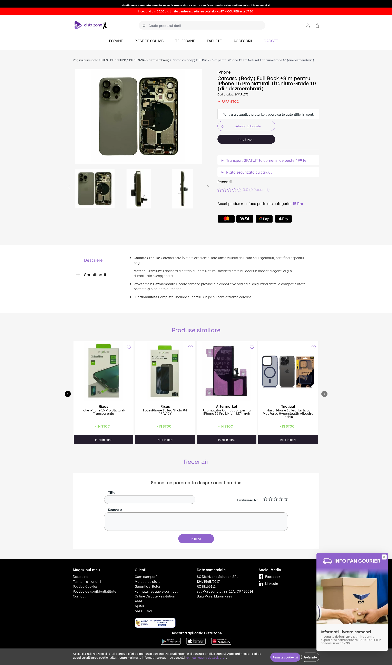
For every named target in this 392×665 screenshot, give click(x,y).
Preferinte (310, 657)
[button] (308, 25)
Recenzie (115, 509)
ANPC (139, 600)
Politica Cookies (85, 586)
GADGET (271, 40)
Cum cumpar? (146, 576)
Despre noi (81, 576)
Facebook (272, 576)
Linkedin (271, 583)
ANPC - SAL (144, 610)
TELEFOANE (185, 40)
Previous (69, 187)
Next (208, 187)
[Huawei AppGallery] (221, 640)
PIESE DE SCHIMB (149, 40)
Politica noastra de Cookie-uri (205, 657)
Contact (79, 596)
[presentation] (324, 394)
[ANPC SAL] (155, 622)
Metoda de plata (147, 581)
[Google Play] (170, 640)
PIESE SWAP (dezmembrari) (149, 60)
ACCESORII (242, 40)
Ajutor (139, 605)
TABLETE (214, 40)
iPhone (224, 72)
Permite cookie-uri (285, 657)
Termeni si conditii (87, 581)
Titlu (111, 492)
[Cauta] (143, 25)
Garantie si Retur (147, 586)
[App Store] (196, 640)
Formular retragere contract (156, 591)
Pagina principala (85, 60)
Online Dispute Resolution (155, 596)
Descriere (93, 260)
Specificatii (94, 274)
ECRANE (116, 40)
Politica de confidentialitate (94, 591)
